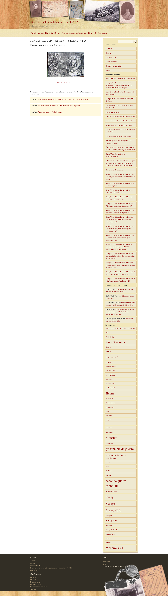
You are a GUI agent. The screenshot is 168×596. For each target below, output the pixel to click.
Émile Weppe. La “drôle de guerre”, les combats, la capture (118, 141)
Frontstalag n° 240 (110, 383)
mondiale (109, 428)
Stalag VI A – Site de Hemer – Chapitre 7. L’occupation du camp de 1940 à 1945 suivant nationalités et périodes (119, 246)
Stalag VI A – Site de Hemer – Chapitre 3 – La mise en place (120, 184)
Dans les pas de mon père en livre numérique (120, 116)
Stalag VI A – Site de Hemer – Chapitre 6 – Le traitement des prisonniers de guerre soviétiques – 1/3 (120, 219)
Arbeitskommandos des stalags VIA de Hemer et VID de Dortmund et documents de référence (120, 311)
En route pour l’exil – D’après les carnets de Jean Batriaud (120, 93)
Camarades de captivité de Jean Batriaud (119, 121)
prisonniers (109, 443)
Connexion (106, 561)
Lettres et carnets (111, 62)
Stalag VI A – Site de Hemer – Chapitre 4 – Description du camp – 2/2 (120, 198)
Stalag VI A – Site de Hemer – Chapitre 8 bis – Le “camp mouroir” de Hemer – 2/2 (120, 279)
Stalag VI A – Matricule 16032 (54, 22)
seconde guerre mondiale (116, 483)
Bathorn (108, 347)
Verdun (107, 538)
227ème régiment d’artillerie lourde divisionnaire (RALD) (120, 329)
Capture (108, 362)
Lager (107, 411)
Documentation (111, 57)
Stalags (110, 503)
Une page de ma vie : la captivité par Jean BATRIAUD (119, 106)
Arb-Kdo (110, 336)
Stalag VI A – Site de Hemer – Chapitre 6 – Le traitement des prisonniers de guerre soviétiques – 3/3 (120, 237)
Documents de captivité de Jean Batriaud (119, 136)
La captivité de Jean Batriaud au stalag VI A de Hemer (120, 100)
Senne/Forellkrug (111, 491)
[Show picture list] (65, 82)
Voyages (108, 70)
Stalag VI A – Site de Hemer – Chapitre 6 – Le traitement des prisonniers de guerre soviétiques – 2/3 (120, 228)
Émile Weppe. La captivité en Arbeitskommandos (115, 155)
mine (107, 424)
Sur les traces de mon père (114, 170)
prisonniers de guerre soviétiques (116, 456)
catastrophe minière (111, 366)
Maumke (109, 415)
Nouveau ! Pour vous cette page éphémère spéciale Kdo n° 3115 (75, 33)
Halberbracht (110, 388)
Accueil (33, 33)
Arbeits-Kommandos (115, 342)
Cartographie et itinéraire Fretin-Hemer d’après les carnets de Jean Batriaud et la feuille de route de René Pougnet (119, 85)
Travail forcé (110, 534)
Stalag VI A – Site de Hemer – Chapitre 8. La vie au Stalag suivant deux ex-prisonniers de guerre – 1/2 (120, 255)
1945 (107, 332)
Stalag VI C (109, 516)
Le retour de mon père (113, 112)
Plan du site (49, 33)
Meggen (108, 420)
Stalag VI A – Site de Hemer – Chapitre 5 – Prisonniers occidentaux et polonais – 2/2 (120, 211)
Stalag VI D (111, 520)
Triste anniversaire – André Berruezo (50, 112)
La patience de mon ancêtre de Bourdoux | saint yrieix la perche (59, 105)
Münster (111, 438)
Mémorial (109, 432)
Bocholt (108, 351)
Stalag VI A (113, 510)
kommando (109, 407)
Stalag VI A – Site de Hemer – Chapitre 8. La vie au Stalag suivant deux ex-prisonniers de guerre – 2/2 (120, 265)
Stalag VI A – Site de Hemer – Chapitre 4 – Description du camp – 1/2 (120, 191)
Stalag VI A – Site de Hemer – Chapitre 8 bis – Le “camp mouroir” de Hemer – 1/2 (120, 273)
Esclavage (109, 379)
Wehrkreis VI (114, 548)
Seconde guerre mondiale (114, 66)
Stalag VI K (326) (112, 530)
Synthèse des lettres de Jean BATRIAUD (119, 125)
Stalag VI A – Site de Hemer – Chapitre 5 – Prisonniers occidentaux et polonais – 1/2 (120, 204)
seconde (108, 475)
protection (108, 463)
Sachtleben (109, 471)
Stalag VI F (109, 525)
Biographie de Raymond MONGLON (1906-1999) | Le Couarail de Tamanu (63, 99)
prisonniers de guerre (120, 448)
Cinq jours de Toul (110, 370)
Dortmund (110, 374)
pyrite (107, 466)
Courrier (108, 53)
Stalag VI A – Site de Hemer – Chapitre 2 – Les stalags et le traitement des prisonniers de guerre (120, 176)
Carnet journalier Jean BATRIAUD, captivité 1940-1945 (120, 130)
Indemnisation (109, 398)
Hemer (110, 393)
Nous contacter (102, 33)
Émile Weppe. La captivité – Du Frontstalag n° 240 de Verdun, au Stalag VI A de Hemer (120, 148)
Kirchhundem (110, 403)
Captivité (109, 48)
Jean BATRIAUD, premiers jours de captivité (120, 78)
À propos (41, 33)
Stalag (110, 497)
